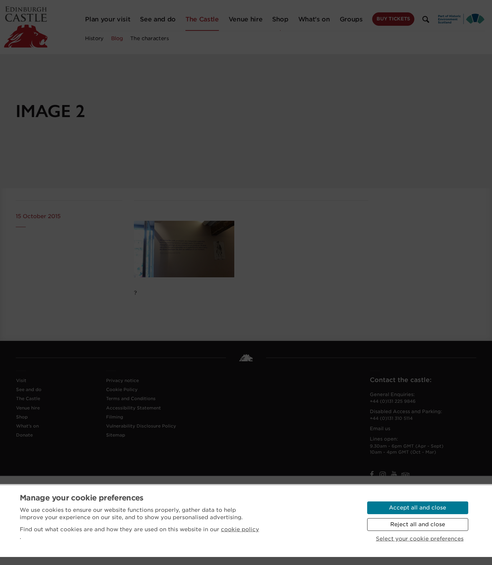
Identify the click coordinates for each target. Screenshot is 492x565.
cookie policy (240, 529)
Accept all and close (417, 507)
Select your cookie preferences (420, 539)
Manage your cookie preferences (82, 497)
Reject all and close (417, 524)
